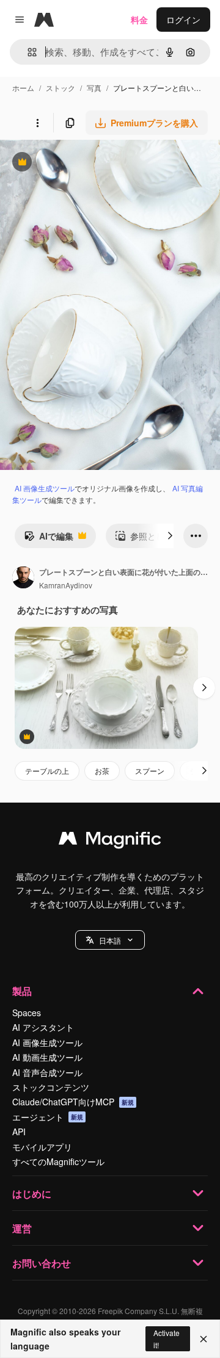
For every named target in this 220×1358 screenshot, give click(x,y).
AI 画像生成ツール (45, 488)
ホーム (23, 87)
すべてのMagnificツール (58, 1161)
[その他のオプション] (37, 122)
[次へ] (170, 536)
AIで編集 (48, 539)
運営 (22, 1228)
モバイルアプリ (42, 1147)
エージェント (47, 1117)
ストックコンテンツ (50, 1087)
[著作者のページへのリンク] (23, 578)
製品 (22, 991)
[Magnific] (110, 841)
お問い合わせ (41, 1263)
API (19, 1131)
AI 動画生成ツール (47, 1057)
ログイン (183, 19)
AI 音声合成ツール (47, 1072)
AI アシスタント (43, 1027)
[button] (110, 940)
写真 (94, 87)
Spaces (26, 1012)
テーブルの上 (47, 770)
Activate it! (166, 1338)
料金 (139, 19)
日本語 (110, 940)
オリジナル (84, 163)
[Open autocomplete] (27, 52)
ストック (60, 87)
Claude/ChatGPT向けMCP (73, 1102)
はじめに (31, 1193)
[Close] (203, 1339)
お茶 (102, 770)
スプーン (149, 770)
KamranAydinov (65, 585)
